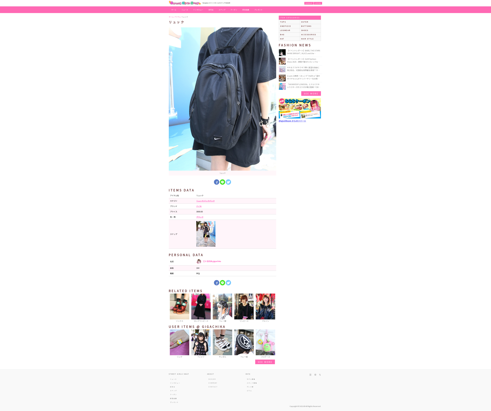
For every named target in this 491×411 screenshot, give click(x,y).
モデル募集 (251, 379)
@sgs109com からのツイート (292, 120)
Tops (283, 22)
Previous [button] (172, 308)
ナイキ (199, 206)
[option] (222, 101)
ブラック (199, 217)
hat (282, 39)
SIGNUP (309, 3)
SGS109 (212, 379)
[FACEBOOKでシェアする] (216, 182)
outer (305, 22)
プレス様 (250, 387)
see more (265, 361)
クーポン (234, 10)
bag (282, 34)
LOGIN (318, 3)
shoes (304, 30)
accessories (308, 34)
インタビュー (198, 10)
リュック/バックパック (205, 201)
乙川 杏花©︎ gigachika (212, 261)
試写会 (211, 10)
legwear (285, 30)
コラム (249, 391)
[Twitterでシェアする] (228, 182)
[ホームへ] (185, 3)
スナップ (222, 10)
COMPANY (212, 383)
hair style (307, 39)
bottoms (306, 26)
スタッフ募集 (252, 383)
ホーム (173, 10)
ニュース (185, 10)
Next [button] (273, 308)
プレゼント (258, 10)
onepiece (285, 26)
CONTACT (213, 387)
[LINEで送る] (222, 182)
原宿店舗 (245, 10)
